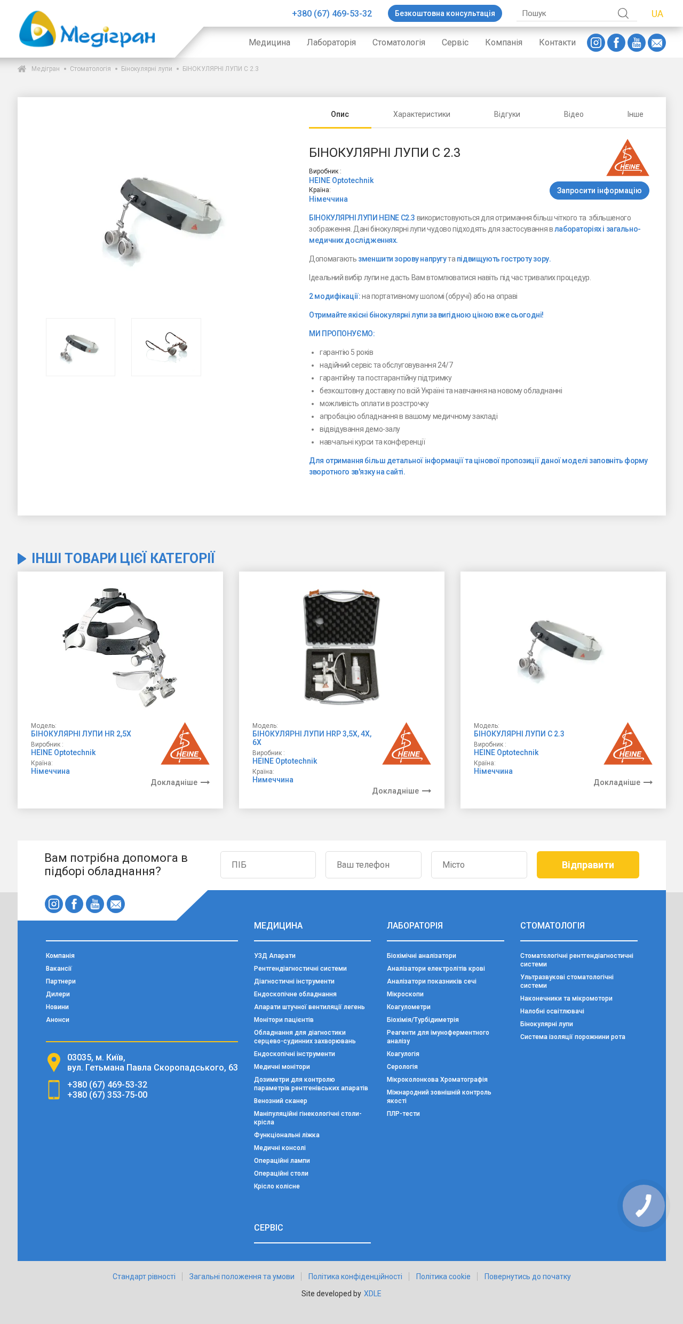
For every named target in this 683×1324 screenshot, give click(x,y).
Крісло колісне (277, 1186)
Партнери (61, 981)
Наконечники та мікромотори (566, 998)
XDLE (373, 1293)
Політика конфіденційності (355, 1276)
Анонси (57, 1020)
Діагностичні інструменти (294, 981)
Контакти (557, 42)
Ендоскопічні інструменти (294, 1054)
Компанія (503, 42)
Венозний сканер (280, 1101)
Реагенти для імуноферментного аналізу (438, 1037)
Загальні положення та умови (242, 1276)
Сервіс (455, 42)
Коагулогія (403, 1054)
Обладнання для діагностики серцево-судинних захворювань (305, 1037)
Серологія (402, 1067)
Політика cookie (443, 1276)
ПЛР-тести (403, 1113)
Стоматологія (398, 42)
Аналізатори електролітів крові (436, 968)
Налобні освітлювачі (552, 1011)
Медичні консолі (280, 1148)
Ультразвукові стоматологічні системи (567, 981)
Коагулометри (409, 1007)
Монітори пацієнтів (284, 1020)
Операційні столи (281, 1173)
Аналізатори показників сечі (431, 981)
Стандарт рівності (144, 1276)
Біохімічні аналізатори (421, 956)
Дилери (58, 994)
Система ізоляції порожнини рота (572, 1037)
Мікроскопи (405, 994)
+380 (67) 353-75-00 (107, 1095)
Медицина (269, 42)
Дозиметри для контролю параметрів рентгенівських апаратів (311, 1084)
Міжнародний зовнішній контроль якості (439, 1097)
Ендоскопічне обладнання (295, 994)
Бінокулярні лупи (146, 69)
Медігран (45, 69)
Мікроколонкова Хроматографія (437, 1079)
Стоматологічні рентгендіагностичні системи (576, 960)
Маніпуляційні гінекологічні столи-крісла (308, 1118)
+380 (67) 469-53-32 (332, 14)
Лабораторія (331, 42)
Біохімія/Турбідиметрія (423, 1020)
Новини (57, 1007)
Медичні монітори (282, 1067)
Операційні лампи (282, 1160)
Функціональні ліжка (287, 1135)
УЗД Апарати (275, 956)
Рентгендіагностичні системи (300, 968)
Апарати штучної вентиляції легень (309, 1007)
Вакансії (59, 968)
